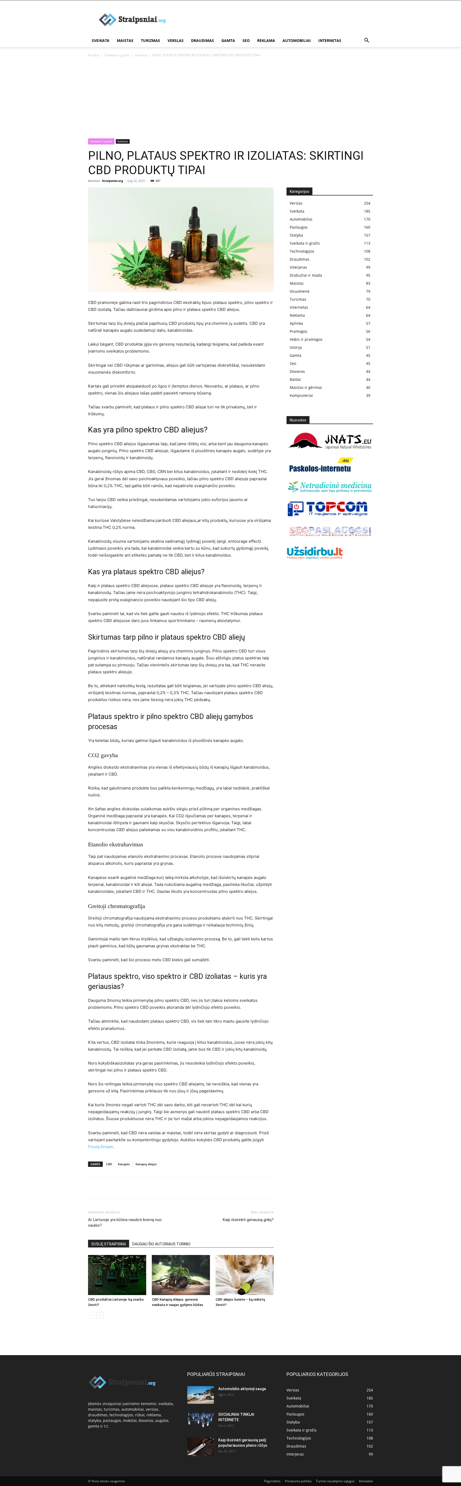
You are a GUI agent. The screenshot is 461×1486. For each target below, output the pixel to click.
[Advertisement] (230, 98)
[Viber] (142, 1187)
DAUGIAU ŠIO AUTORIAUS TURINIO (161, 1244)
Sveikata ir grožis (117, 55)
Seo (246, 40)
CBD (109, 1164)
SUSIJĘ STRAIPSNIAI (108, 1244)
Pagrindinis (272, 1481)
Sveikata (100, 40)
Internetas (329, 40)
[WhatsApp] (130, 1187)
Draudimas (202, 40)
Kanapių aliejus (146, 1164)
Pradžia (93, 55)
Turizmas (150, 40)
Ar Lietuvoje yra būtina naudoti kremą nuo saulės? (125, 1222)
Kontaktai (366, 1481)
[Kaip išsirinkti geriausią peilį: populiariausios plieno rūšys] (200, 1446)
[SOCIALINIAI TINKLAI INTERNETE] (200, 1420)
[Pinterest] (118, 1187)
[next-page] (100, 1315)
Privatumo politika (298, 1481)
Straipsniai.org (112, 181)
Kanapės (124, 1164)
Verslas (176, 40)
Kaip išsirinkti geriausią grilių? (248, 1219)
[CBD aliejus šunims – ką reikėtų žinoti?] (245, 1275)
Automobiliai (297, 40)
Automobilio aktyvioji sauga (242, 1389)
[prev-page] (91, 1315)
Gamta (228, 40)
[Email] (154, 1187)
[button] (366, 41)
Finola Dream (100, 1146)
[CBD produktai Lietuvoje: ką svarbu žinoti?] (117, 1275)
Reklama (266, 40)
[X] (105, 1187)
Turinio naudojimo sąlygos (335, 1481)
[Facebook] (93, 1187)
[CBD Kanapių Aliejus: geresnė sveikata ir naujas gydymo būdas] (181, 1275)
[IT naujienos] (328, 515)
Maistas (125, 40)
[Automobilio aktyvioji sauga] (200, 1395)
